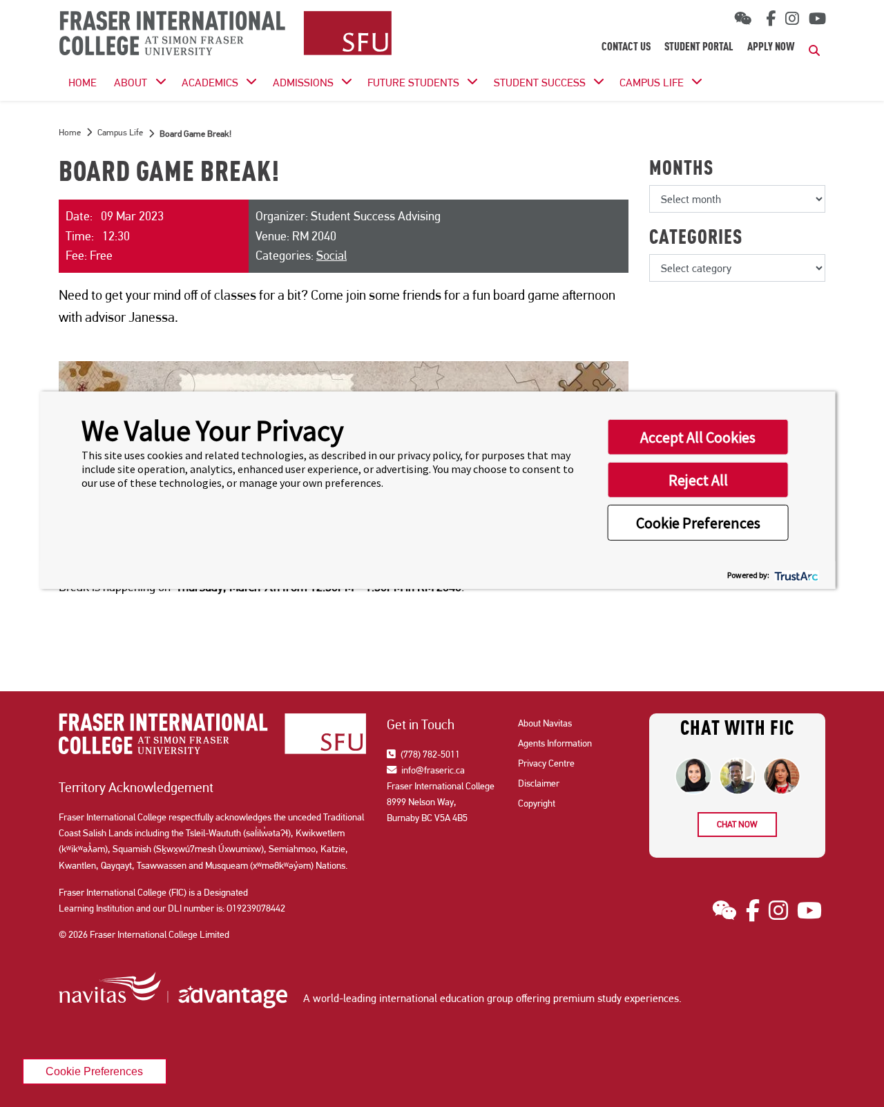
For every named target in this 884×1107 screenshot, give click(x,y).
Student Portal (698, 47)
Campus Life (651, 82)
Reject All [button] (698, 480)
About (130, 82)
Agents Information (555, 743)
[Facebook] (768, 19)
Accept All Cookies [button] (698, 437)
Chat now (737, 824)
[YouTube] (817, 19)
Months (681, 170)
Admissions (303, 82)
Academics (210, 82)
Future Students (413, 82)
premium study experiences (616, 998)
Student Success (540, 82)
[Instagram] (792, 19)
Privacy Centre (546, 763)
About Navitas (545, 723)
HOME (82, 82)
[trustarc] (795, 575)
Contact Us (626, 47)
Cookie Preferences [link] (94, 1071)
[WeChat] (743, 19)
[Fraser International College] (225, 34)
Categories (695, 239)
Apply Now (771, 47)
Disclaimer (538, 783)
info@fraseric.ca (432, 770)
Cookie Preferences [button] (698, 522)
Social (331, 255)
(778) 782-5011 (429, 754)
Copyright (536, 803)
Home (70, 132)
